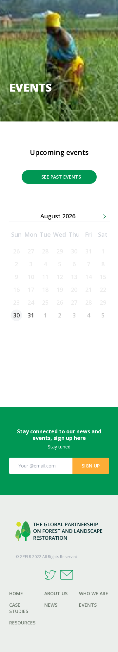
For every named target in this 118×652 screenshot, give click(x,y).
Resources (22, 622)
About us (56, 593)
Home (16, 593)
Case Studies (18, 608)
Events (88, 605)
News (50, 605)
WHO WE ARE (93, 593)
